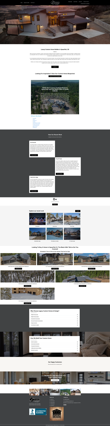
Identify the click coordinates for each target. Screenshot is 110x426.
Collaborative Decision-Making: (36, 348)
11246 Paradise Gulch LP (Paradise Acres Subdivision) (82, 283)
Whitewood (35, 127)
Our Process (32, 2)
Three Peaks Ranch (36, 125)
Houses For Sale (86, 1)
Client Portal (75, 1)
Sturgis (34, 121)
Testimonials (70, 1)
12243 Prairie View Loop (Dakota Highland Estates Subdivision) (91, 266)
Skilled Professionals (34, 314)
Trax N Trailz (72, 226)
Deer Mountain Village (36, 122)
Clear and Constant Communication (37, 320)
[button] (0, 24)
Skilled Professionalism (35, 316)
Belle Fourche (35, 126)
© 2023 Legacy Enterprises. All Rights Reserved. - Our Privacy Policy (55, 425)
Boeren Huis (55, 226)
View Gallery (37, 218)
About (21, 2)
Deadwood (35, 120)
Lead (34, 119)
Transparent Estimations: (35, 346)
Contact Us (80, 1)
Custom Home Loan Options (85, 3)
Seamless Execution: (34, 350)
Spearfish (34, 118)
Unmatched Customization (35, 318)
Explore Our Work (26, 2)
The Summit (37, 226)
